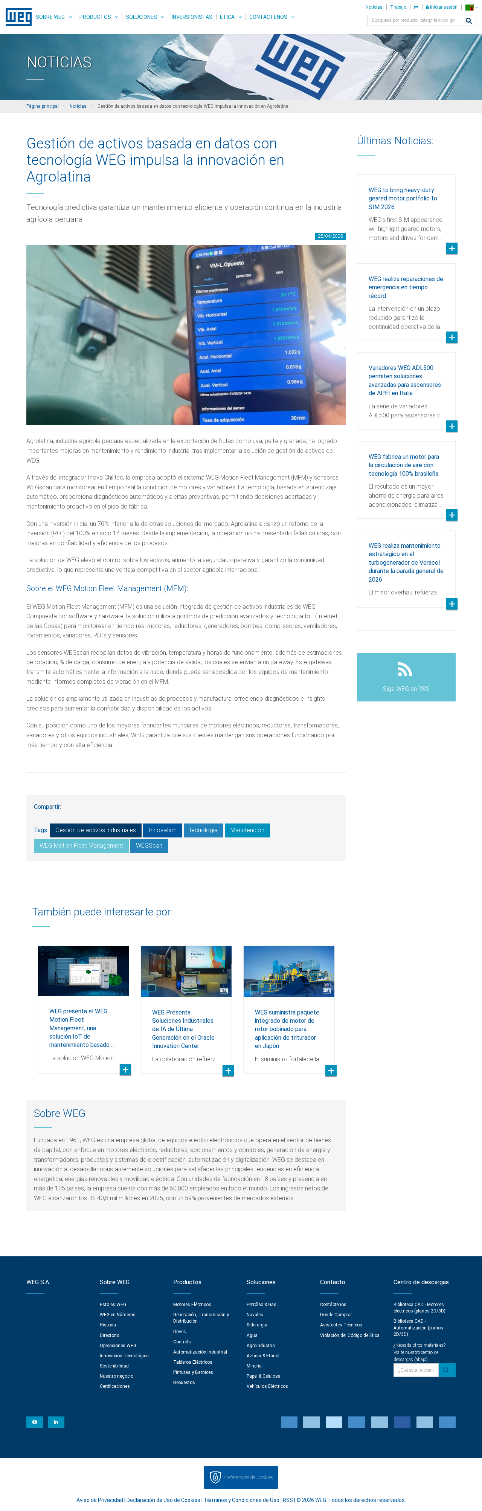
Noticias (374, 7)
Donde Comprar (336, 1314)
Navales (255, 1314)
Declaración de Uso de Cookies (163, 1500)
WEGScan (149, 845)
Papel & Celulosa (264, 1376)
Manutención (247, 830)
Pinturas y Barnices (193, 1372)
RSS (288, 1500)
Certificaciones (115, 1386)
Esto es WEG (113, 1304)
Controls (182, 1341)
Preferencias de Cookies (248, 1477)
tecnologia (203, 830)
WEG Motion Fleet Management (81, 845)
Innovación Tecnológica (124, 1355)
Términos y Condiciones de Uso (241, 1500)
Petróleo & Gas (261, 1304)
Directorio (109, 1335)
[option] (83, 1004)
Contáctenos (268, 17)
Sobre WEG (50, 17)
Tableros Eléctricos (192, 1362)
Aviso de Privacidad (99, 1500)
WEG (16, 17)
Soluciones (141, 17)
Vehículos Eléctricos (267, 1386)
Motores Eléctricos (192, 1304)
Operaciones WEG (118, 1345)
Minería (254, 1366)
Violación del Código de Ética (350, 1335)
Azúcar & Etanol (263, 1355)
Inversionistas (192, 17)
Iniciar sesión (443, 7)
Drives (179, 1331)
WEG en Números (118, 1314)
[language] (471, 7)
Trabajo (398, 7)
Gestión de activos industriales (95, 830)
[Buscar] (468, 21)
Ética (227, 17)
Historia (108, 1325)
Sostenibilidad (114, 1366)
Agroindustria (261, 1345)
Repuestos (184, 1382)
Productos (95, 17)
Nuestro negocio (116, 1376)
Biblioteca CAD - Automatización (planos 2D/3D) (418, 1327)
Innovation (163, 830)
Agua (252, 1335)
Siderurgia (257, 1325)
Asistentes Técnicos (341, 1325)
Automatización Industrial (200, 1352)
